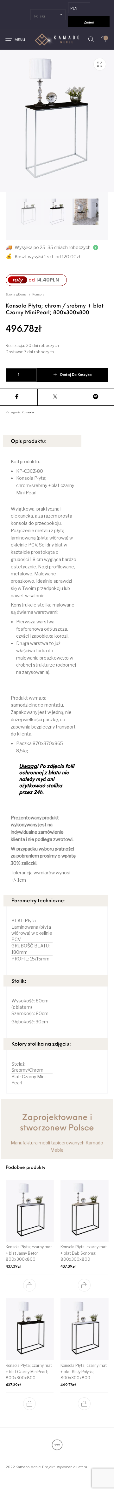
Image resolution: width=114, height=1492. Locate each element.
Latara (81, 1467)
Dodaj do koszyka (76, 375)
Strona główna (16, 294)
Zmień (89, 22)
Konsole (38, 294)
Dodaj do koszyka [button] (29, 1285)
